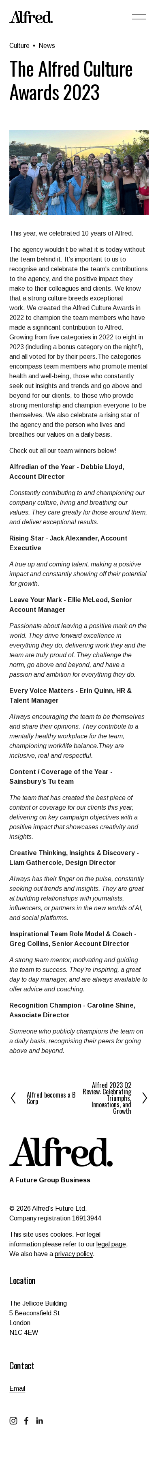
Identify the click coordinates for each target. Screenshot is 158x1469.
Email (17, 1388)
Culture (19, 45)
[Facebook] (26, 1421)
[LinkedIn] (39, 1421)
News (46, 45)
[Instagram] (13, 1421)
